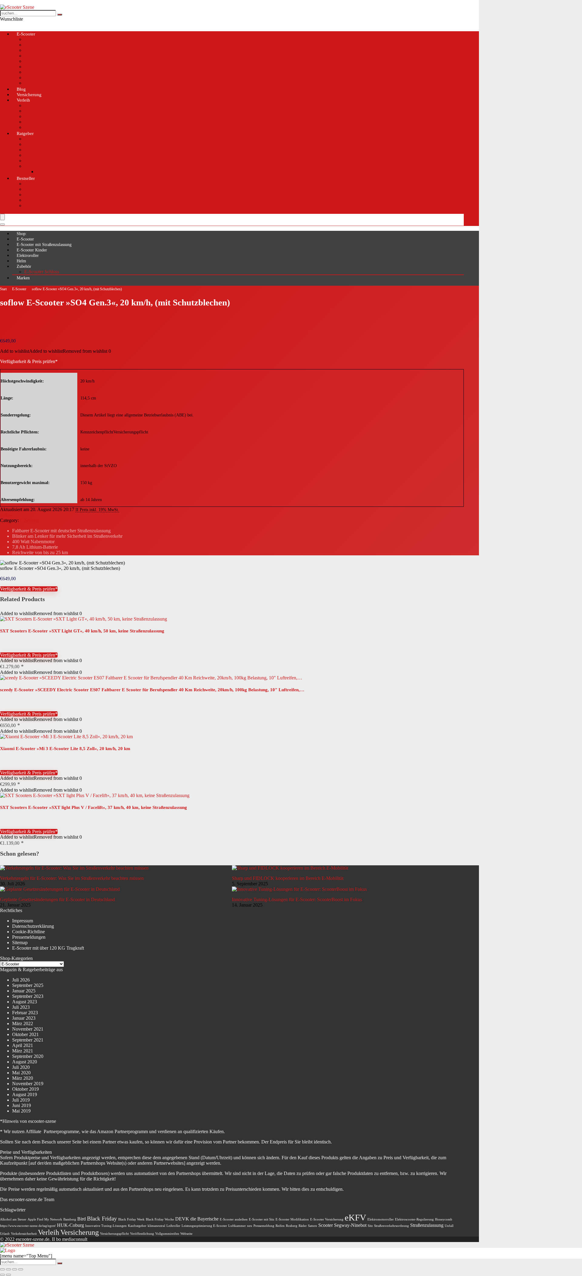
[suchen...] (59, 14)
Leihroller (173, 1225)
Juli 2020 (21, 1067)
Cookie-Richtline (28, 931)
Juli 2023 (21, 1007)
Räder (303, 1225)
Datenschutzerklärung (33, 926)
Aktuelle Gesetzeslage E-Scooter (55, 144)
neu (249, 1225)
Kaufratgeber (137, 1225)
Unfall (449, 1225)
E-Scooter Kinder (32, 250)
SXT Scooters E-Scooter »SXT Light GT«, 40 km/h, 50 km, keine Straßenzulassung (82, 630)
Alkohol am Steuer (13, 1219)
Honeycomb (443, 1219)
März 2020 (22, 1078)
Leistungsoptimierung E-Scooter (204, 1225)
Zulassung (46, 171)
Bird (28, 105)
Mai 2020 (21, 1072)
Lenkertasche (37, 200)
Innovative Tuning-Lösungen (106, 1225)
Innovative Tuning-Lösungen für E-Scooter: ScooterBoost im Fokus (297, 899)
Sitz (370, 1225)
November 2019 (27, 1083)
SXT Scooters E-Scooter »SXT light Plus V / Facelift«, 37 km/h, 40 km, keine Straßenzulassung (93, 807)
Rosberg (291, 1225)
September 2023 (27, 996)
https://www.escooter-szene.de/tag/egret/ (28, 1225)
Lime (29, 116)
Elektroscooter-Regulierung (414, 1219)
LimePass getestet (41, 149)
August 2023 (24, 1001)
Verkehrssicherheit (24, 1233)
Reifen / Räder (38, 160)
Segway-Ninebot (350, 1225)
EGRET (32, 50)
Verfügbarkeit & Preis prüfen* (29, 361)
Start (3, 289)
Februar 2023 (25, 1012)
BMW (30, 44)
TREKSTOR (37, 77)
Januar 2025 (23, 990)
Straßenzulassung (426, 1225)
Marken (23, 278)
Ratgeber (25, 133)
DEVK (182, 1218)
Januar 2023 (23, 1018)
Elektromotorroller (380, 1219)
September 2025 (27, 985)
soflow (6, 514)
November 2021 (27, 1029)
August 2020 (24, 1061)
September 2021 (27, 1039)
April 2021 (22, 1045)
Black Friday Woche (160, 1219)
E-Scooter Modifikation (292, 1219)
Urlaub (5, 1233)
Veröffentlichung (142, 1233)
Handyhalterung (39, 194)
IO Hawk (33, 55)
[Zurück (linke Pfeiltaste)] (2, 1275)
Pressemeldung (263, 1225)
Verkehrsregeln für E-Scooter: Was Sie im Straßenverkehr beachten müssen (72, 878)
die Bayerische (204, 1218)
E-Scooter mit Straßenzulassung (44, 244)
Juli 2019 (21, 1100)
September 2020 (27, 1056)
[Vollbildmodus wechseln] (8, 1269)
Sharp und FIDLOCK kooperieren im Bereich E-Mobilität (287, 878)
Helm (21, 261)
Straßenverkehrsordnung (391, 1225)
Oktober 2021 (25, 1034)
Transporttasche (39, 205)
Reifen (280, 1225)
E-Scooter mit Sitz (261, 1219)
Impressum (22, 920)
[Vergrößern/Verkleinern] (2, 1269)
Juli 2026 (21, 979)
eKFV (355, 1217)
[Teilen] (14, 1269)
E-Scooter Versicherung (326, 1219)
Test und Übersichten (44, 39)
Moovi (30, 66)
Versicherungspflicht (114, 1233)
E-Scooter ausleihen (234, 1219)
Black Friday (102, 1218)
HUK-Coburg (70, 1225)
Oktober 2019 (25, 1089)
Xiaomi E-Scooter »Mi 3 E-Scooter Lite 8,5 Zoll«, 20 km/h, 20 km (65, 748)
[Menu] (2, 217)
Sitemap (20, 942)
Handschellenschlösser (46, 189)
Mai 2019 (21, 1110)
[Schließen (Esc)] (20, 1269)
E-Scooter (26, 34)
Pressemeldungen (28, 937)
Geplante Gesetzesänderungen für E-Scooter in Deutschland (57, 899)
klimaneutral (156, 1225)
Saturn (312, 1225)
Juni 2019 (21, 1105)
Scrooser (32, 72)
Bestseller (26, 178)
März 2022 (22, 1023)
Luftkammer (237, 1225)
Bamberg (69, 1219)
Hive (29, 110)
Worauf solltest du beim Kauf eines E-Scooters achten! (76, 138)
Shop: (22, 233)
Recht (29, 166)
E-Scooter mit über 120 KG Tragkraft (48, 948)
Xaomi (30, 83)
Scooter (325, 1225)
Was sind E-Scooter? (44, 155)
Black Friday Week (131, 1219)
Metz (29, 61)
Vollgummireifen (167, 1233)
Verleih (23, 100)
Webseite (186, 1233)
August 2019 (24, 1094)
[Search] (2, 224)
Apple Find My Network (45, 1219)
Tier (28, 121)
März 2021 (22, 1050)
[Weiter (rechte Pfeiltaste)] (8, 1275)
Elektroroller (28, 255)
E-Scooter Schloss (41, 271)
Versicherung (79, 1232)
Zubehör (24, 266)
